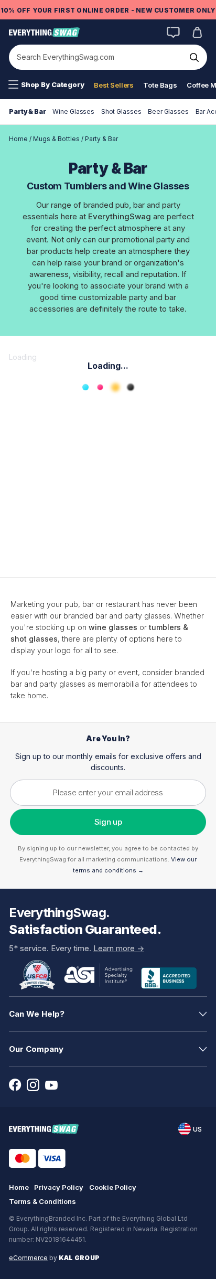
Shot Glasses (121, 111)
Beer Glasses (168, 111)
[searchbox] (97, 57)
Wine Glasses (73, 111)
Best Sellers (114, 85)
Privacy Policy (58, 1187)
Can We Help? (36, 1014)
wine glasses (113, 627)
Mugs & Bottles (56, 139)
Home (18, 139)
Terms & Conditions (42, 1201)
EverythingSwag (119, 216)
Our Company (36, 1049)
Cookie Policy (112, 1187)
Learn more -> (118, 948)
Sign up (108, 822)
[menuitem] (46, 85)
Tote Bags (160, 85)
